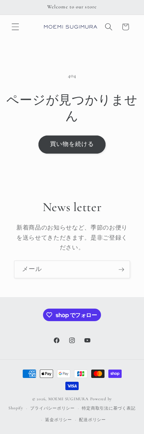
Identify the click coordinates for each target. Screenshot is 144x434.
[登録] (121, 270)
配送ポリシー (92, 419)
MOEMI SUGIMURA (68, 398)
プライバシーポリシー (52, 408)
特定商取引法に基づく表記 (108, 408)
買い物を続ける (72, 144)
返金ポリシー (58, 419)
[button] (15, 26)
